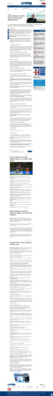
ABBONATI (43, 3)
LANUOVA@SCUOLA (32, 6)
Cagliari (23, 9)
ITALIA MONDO (18, 6)
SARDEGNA (14, 6)
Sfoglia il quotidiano (11, 3)
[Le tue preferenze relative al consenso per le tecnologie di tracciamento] (51, 394)
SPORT (21, 6)
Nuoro (30, 9)
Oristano (44, 9)
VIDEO (28, 6)
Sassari (8, 9)
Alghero (16, 9)
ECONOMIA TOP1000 (37, 6)
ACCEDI (40, 3)
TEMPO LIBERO (24, 6)
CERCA (44, 6)
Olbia (37, 9)
